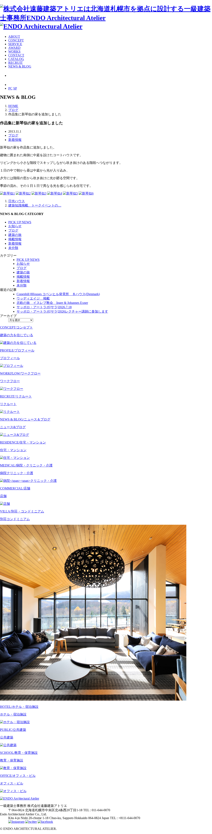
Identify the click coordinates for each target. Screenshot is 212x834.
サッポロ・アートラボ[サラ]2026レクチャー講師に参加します (62, 311)
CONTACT (16, 55)
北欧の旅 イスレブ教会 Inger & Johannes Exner (52, 303)
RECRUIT (15, 62)
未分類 (13, 248)
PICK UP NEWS (19, 222)
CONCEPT (16, 40)
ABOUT (14, 36)
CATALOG (16, 59)
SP (15, 88)
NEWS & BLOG (19, 66)
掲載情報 (15, 239)
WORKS (14, 51)
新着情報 (15, 139)
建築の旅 (15, 235)
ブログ (13, 135)
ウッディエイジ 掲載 (33, 298)
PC (10, 88)
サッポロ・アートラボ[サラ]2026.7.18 (44, 307)
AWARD (14, 48)
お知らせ (15, 226)
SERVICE (15, 44)
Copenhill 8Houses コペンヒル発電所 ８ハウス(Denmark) (58, 294)
